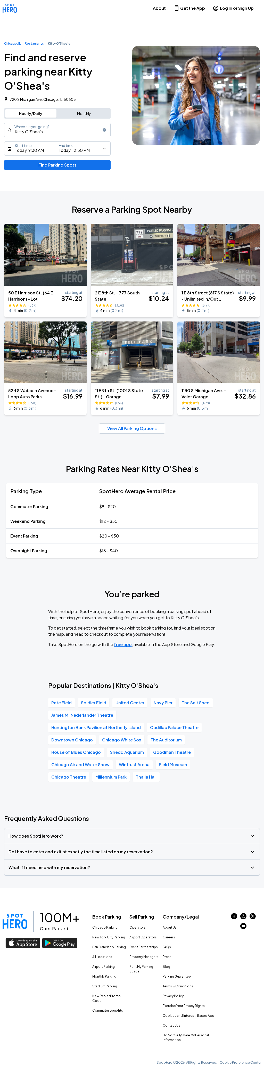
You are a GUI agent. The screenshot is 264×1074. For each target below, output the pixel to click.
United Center (130, 702)
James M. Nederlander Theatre (82, 715)
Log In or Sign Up (237, 8)
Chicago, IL (12, 43)
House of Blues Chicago (76, 752)
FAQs (167, 947)
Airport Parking (103, 967)
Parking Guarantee (177, 976)
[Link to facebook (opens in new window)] (234, 917)
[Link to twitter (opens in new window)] (253, 917)
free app (123, 644)
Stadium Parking (104, 986)
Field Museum (173, 764)
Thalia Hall (146, 777)
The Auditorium (166, 739)
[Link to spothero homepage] (15, 921)
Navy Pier (163, 702)
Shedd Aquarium (127, 752)
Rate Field (61, 702)
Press (167, 957)
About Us (170, 927)
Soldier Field (93, 702)
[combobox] (57, 130)
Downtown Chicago (72, 739)
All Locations (102, 957)
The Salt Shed (196, 702)
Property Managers (143, 957)
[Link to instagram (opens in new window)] (243, 917)
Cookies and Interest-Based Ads (188, 1016)
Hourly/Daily (30, 113)
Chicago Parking (105, 927)
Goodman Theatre (172, 752)
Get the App (192, 8)
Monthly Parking (104, 976)
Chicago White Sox (121, 739)
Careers (169, 937)
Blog (166, 967)
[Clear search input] (104, 130)
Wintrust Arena (134, 764)
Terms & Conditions (178, 986)
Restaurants (34, 43)
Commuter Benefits (107, 1010)
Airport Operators (143, 937)
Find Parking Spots (57, 165)
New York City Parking (108, 937)
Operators (137, 927)
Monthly (84, 113)
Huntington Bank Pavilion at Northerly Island (96, 727)
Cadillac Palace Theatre (174, 727)
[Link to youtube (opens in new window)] (243, 927)
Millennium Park (111, 777)
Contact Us (171, 1025)
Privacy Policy (173, 996)
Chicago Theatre (68, 777)
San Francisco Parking (109, 947)
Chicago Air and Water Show (80, 764)
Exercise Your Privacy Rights (184, 1006)
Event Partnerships (143, 947)
